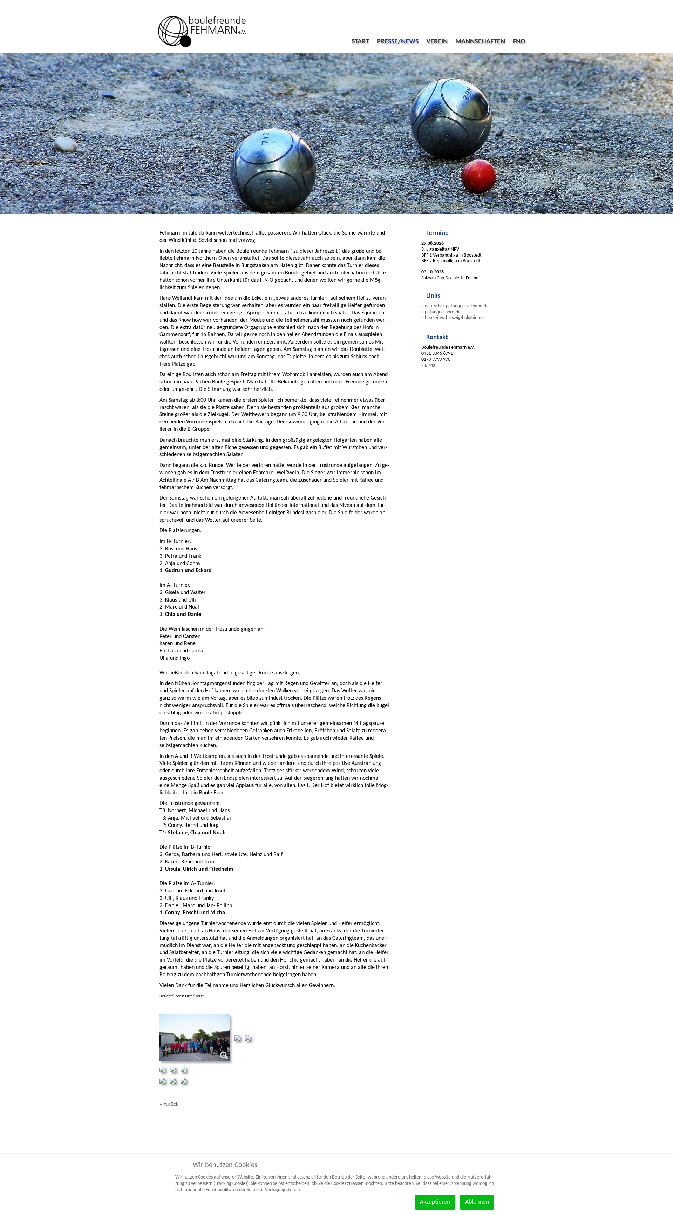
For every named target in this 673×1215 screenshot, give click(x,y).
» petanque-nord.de (441, 312)
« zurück (168, 1104)
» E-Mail (429, 365)
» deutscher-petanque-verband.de (455, 306)
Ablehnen (477, 1202)
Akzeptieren (435, 1202)
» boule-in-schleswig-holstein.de (452, 317)
